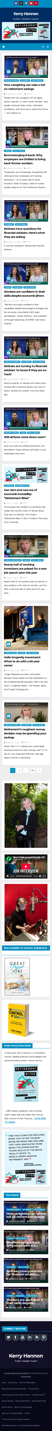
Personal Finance (11, 80)
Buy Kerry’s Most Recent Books (14, 1389)
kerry (29, 94)
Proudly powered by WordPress (17, 1373)
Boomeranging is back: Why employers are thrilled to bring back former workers (24, 159)
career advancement (13, 560)
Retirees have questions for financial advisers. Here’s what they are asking (24, 233)
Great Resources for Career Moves (16, 1395)
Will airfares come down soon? (25, 437)
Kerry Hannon (26, 13)
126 (32, 770)
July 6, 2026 (12, 578)
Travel (23, 432)
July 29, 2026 (13, 301)
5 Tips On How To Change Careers (16, 1419)
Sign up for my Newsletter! (12, 1413)
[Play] (8, 876)
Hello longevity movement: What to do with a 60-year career (22, 661)
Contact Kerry (33, 1389)
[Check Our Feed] (36, 1337)
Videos (27, 1413)
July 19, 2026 (12, 379)
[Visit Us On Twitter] (8, 1337)
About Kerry (13, 1382)
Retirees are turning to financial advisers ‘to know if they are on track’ (25, 370)
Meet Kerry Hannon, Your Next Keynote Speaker (21, 1425)
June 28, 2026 (13, 670)
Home (4, 1382)
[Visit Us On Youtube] (22, 1337)
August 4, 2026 (14, 242)
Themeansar (26, 1376)
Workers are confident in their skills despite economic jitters (24, 1303)
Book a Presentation (28, 1382)
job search (17, 287)
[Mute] (40, 876)
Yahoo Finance (37, 80)
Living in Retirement (12, 362)
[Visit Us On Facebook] (15, 1337)
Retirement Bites (22, 485)
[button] (43, 46)
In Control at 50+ (38, 1395)
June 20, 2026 (13, 742)
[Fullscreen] (44, 876)
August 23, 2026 (14, 94)
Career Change (10, 653)
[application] (26, 866)
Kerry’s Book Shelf (23, 1401)
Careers (8, 151)
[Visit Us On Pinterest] (43, 1337)
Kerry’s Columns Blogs (23, 1407)
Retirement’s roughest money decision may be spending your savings (25, 733)
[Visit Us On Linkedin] (29, 1337)
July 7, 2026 (12, 503)
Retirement (24, 80)
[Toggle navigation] (48, 47)
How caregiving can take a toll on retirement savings (25, 1215)
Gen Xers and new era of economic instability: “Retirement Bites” (20, 494)
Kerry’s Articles (8, 1401)
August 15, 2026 (14, 168)
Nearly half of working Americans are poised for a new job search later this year (25, 568)
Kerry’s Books (7, 1407)
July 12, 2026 (12, 442)
